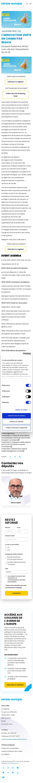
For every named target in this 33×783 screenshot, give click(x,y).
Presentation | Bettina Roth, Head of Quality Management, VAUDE (14, 450)
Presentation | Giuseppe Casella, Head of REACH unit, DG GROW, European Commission (16, 444)
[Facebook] (19, 498)
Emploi (3, 721)
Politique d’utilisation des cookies (11, 751)
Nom (18, 527)
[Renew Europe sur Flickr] (3, 773)
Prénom (7, 527)
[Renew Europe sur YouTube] (18, 768)
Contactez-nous (6, 724)
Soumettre (16, 593)
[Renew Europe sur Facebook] (8, 768)
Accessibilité (5, 754)
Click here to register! (16, 82)
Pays (6, 568)
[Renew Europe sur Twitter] (3, 768)
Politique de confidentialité (10, 748)
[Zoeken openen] (27, 4)
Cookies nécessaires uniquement (16, 427)
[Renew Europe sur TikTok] (18, 773)
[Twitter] (15, 498)
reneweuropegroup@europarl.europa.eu (14, 739)
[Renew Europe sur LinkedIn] (13, 768)
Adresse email (10, 536)
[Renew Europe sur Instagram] (8, 773)
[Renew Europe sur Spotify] (13, 773)
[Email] (11, 498)
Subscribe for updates (15, 685)
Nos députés (5, 709)
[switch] (28, 391)
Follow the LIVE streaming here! (15, 94)
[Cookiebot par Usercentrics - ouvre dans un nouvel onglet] (23, 354)
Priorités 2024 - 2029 (8, 715)
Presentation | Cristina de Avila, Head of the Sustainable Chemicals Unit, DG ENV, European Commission (15, 438)
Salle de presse (6, 718)
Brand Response (13, 763)
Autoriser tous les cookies (16, 415)
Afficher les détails (21, 410)
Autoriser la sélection (16, 421)
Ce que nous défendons (9, 712)
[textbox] (8, 572)
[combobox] (16, 572)
